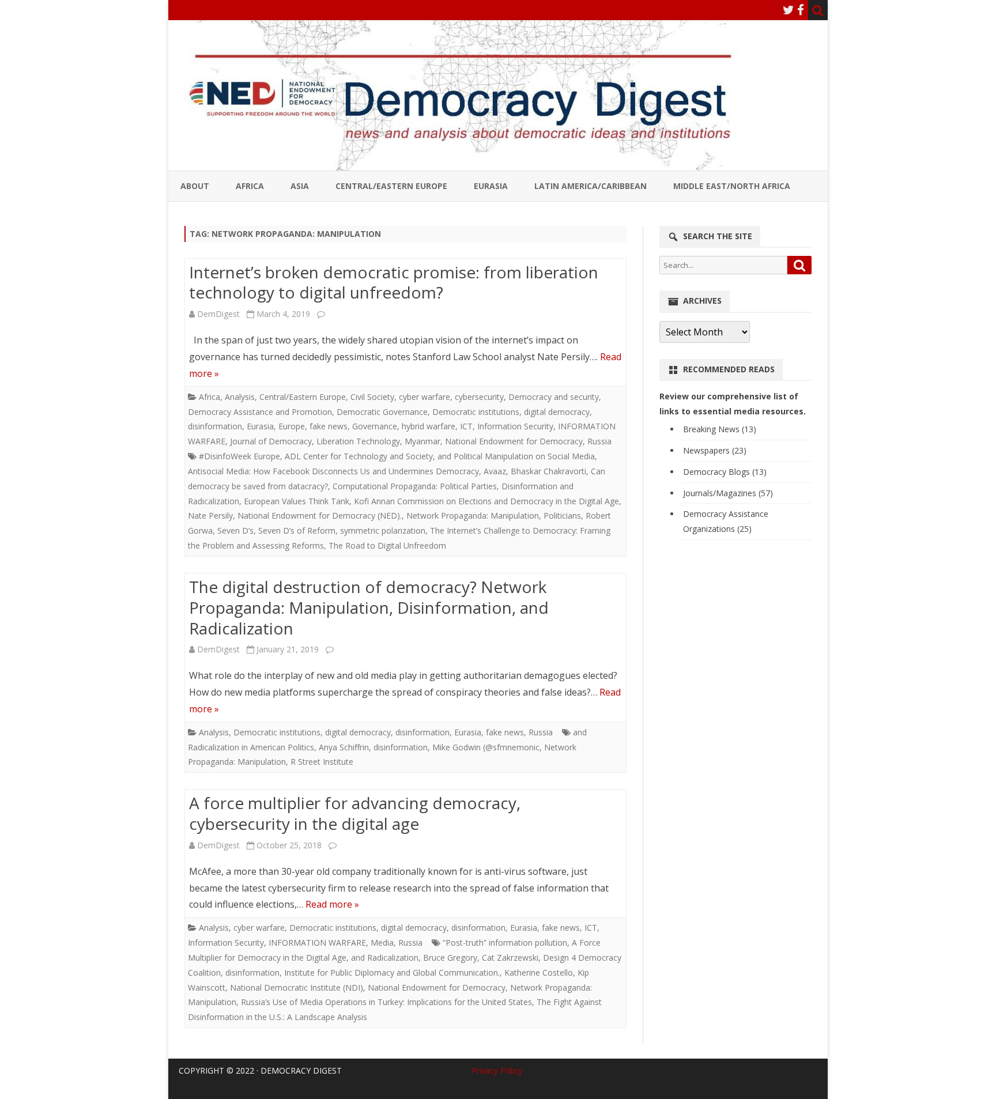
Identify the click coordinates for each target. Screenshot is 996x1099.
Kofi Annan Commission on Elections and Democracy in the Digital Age (486, 501)
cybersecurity (479, 396)
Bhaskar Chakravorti (548, 471)
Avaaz (495, 471)
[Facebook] (800, 10)
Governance (374, 426)
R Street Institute (321, 761)
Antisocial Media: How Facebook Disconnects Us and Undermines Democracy (333, 471)
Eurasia (491, 185)
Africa (250, 185)
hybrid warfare (428, 426)
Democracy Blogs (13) (725, 471)
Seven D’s (235, 530)
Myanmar (422, 441)
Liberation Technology (358, 441)
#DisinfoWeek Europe (239, 456)
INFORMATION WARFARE (317, 942)
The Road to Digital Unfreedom (387, 545)
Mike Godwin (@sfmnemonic (486, 747)
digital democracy (557, 411)
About (194, 185)
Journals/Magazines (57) (728, 493)
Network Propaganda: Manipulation (472, 515)
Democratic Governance (382, 411)
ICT (466, 426)
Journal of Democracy (271, 441)
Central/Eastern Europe (391, 185)
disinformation (215, 426)
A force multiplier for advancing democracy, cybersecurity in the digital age (354, 813)
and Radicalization (384, 957)
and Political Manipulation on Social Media (516, 456)
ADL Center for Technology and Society (359, 456)
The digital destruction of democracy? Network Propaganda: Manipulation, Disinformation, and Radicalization (369, 607)
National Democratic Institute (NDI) (296, 987)
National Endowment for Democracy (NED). (319, 515)
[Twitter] (788, 10)
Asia (299, 185)
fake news (329, 426)
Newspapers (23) (714, 450)
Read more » (332, 904)
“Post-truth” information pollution (505, 942)
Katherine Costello (538, 972)
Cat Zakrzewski (510, 957)
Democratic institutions (475, 411)
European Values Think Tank (296, 501)
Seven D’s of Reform (296, 530)
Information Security (515, 426)
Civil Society (372, 396)
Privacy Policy (496, 1070)
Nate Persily (210, 515)
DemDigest (218, 313)
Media (382, 942)
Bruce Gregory (450, 957)
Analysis (240, 396)
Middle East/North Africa (731, 185)
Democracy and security (553, 396)
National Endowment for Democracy (514, 441)
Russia (599, 441)
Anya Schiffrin (344, 747)
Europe (291, 426)
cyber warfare (424, 396)
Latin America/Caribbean (590, 185)
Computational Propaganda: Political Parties (415, 486)
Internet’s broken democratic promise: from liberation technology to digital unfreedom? (393, 282)
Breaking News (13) (719, 429)
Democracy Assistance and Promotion (260, 411)
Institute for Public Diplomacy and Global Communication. (392, 972)
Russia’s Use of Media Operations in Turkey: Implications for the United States (386, 1001)
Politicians (562, 515)
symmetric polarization (382, 530)
